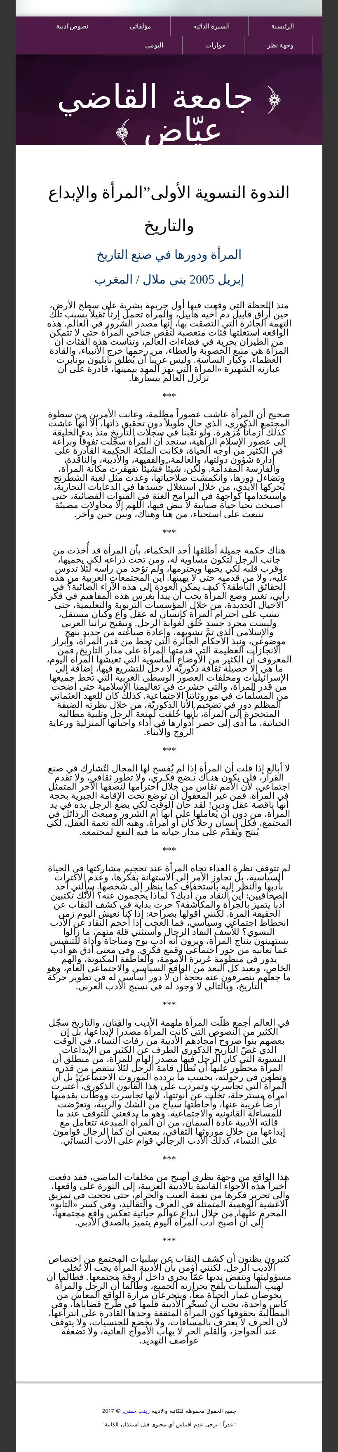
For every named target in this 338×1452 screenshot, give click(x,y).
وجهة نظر (280, 45)
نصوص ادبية (72, 26)
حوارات (215, 45)
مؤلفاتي (140, 26)
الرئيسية (282, 26)
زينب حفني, (135, 1410)
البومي (154, 45)
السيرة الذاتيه (211, 26)
